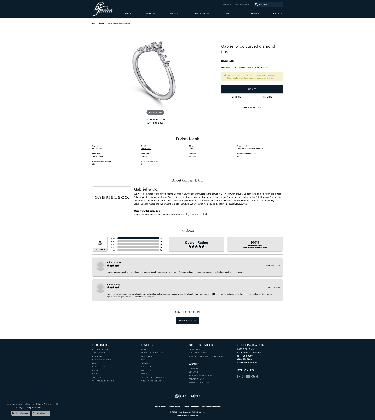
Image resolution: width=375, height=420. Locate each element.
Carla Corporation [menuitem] (101, 359)
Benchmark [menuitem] (98, 356)
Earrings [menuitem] (145, 363)
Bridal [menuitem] (144, 349)
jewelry (102, 23)
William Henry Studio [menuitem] (103, 381)
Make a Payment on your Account (206, 356)
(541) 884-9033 (155, 122)
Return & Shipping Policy (201, 375)
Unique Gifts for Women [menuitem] (153, 381)
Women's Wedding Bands (183, 214)
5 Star (113, 238)
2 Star (113, 247)
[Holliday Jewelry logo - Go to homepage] (108, 9)
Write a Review (187, 320)
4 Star (113, 241)
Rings (137, 214)
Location (193, 372)
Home (94, 23)
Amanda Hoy (113, 284)
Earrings (145, 214)
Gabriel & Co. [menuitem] (98, 367)
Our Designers (202, 13)
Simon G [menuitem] (96, 374)
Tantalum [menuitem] (97, 377)
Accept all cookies (41, 413)
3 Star (113, 244)
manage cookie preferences (28, 407)
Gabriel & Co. (146, 148)
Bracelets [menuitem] (146, 370)
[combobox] (270, 4)
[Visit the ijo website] (194, 396)
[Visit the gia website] (180, 396)
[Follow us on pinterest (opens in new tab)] (243, 376)
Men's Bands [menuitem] (147, 356)
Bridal (128, 13)
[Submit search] (256, 4)
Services (174, 13)
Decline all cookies (20, 413)
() (161, 238)
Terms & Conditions (199, 382)
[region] (155, 72)
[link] (227, 4)
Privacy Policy (196, 379)
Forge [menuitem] (95, 363)
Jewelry (150, 13)
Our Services (195, 349)
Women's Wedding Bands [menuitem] (153, 352)
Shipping (236, 97)
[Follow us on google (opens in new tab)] (253, 376)
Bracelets (165, 214)
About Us (193, 368)
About (227, 13)
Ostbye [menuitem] (95, 370)
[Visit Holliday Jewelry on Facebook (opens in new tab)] (257, 376)
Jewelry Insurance (198, 352)
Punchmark (193, 416)
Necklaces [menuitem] (146, 367)
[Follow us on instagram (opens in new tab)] (238, 376)
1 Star (114, 250)
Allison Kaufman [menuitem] (100, 349)
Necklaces (155, 214)
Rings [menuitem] (143, 359)
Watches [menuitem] (145, 374)
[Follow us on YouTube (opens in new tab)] (248, 376)
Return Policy (160, 406)
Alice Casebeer (114, 262)
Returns (267, 97)
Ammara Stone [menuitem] (99, 352)
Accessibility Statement (211, 406)
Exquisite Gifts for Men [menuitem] (153, 377)
